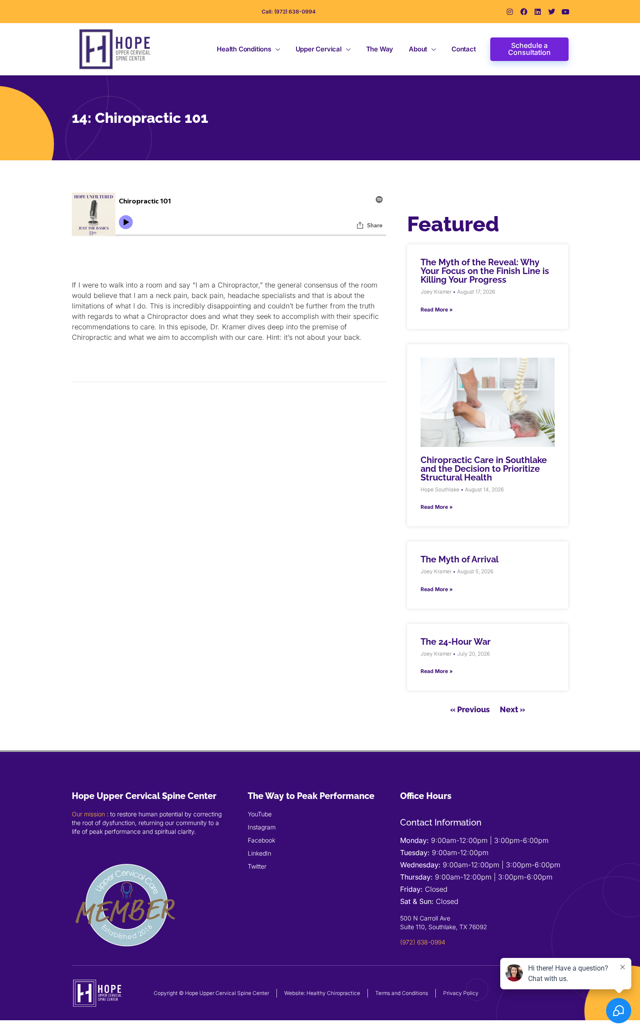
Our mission (88, 814)
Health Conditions (244, 49)
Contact (463, 49)
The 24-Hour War (456, 641)
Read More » (437, 309)
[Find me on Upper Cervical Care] (126, 957)
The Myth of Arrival (460, 559)
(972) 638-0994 (422, 942)
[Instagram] (510, 12)
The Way (380, 49)
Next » (512, 709)
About (418, 49)
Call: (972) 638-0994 (289, 11)
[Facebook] (524, 12)
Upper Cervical (319, 49)
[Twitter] (552, 12)
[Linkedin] (538, 12)
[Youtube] (566, 12)
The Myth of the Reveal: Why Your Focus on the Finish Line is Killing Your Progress (485, 271)
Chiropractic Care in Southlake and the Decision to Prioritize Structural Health (484, 469)
